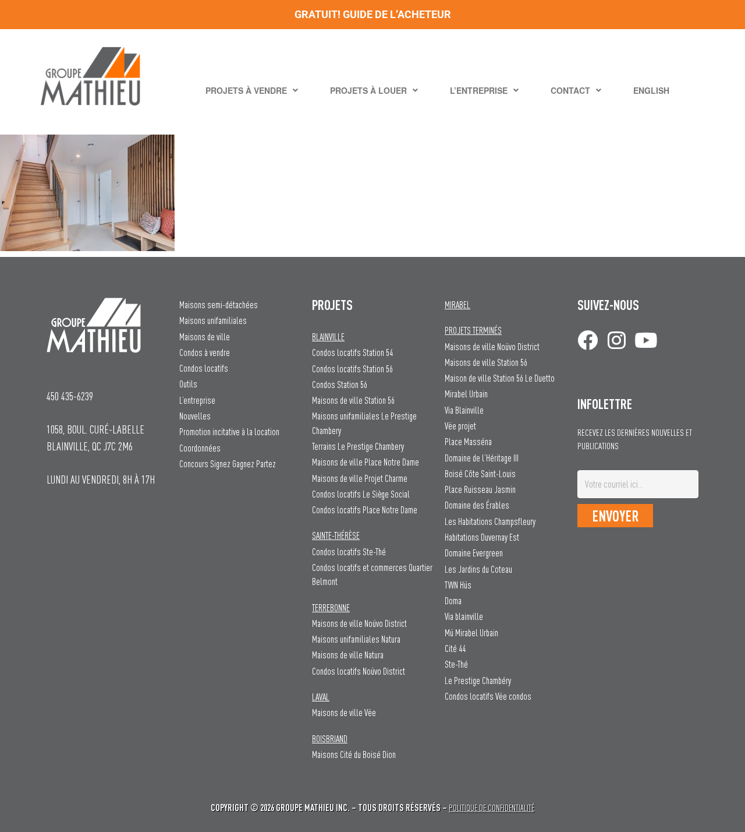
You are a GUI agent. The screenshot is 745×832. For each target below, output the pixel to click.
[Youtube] (646, 340)
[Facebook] (587, 340)
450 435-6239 (70, 396)
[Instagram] (616, 340)
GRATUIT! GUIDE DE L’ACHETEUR (373, 14)
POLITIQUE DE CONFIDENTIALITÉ (491, 808)
